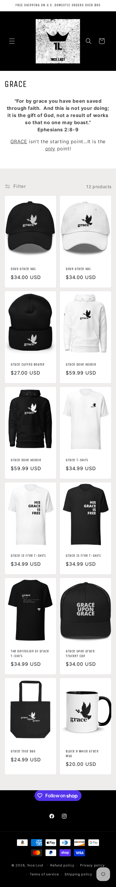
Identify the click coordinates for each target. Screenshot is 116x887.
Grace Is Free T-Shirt (28, 556)
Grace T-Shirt (77, 460)
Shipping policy (78, 874)
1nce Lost (35, 865)
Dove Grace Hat (23, 269)
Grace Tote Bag (23, 751)
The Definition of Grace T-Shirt (30, 653)
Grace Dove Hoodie (81, 364)
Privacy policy (92, 865)
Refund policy (62, 865)
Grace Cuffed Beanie (27, 364)
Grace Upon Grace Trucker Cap (80, 653)
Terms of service (44, 874)
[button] (11, 41)
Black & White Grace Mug (82, 753)
